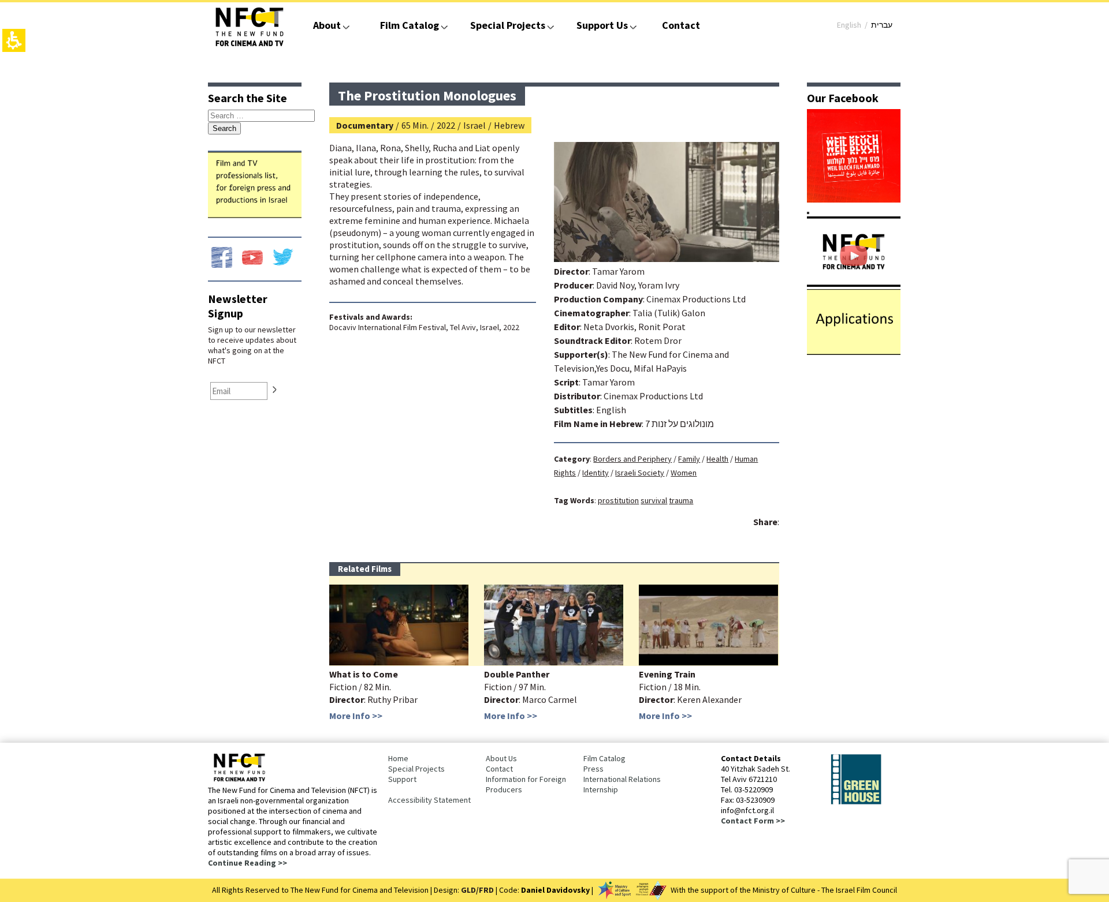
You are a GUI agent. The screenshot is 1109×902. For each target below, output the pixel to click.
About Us (501, 758)
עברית (881, 25)
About (327, 25)
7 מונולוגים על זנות (679, 423)
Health (717, 459)
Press (593, 768)
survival (654, 500)
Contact (681, 25)
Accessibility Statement (429, 800)
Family (689, 459)
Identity (595, 472)
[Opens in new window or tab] (853, 199)
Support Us (602, 25)
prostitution (618, 500)
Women (684, 472)
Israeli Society (639, 472)
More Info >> (355, 715)
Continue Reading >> (247, 863)
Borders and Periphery (632, 459)
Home (398, 758)
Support (402, 779)
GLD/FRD (477, 890)
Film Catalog (409, 25)
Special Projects (507, 25)
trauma (681, 500)
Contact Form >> (753, 820)
